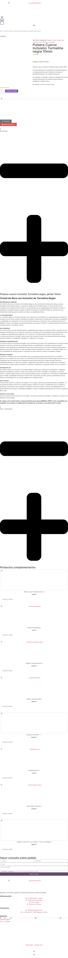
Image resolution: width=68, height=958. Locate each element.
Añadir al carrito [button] (7, 599)
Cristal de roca (37, 42)
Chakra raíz (60, 40)
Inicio (1, 31)
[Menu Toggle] (34, 25)
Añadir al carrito (11, 91)
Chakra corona (8, 31)
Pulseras (45, 42)
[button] (33, 60)
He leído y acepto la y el (19, 871)
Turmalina (52, 42)
